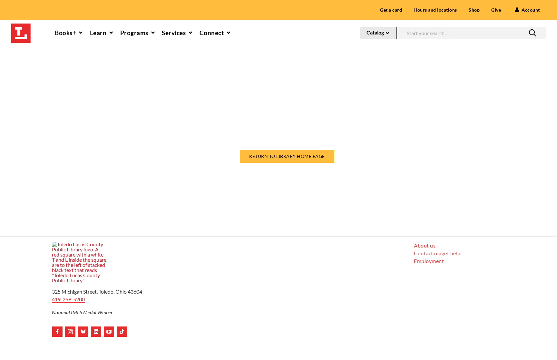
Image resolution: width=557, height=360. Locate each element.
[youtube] (109, 331)
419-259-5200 (68, 299)
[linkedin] (96, 331)
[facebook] (57, 331)
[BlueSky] (83, 331)
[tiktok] (122, 331)
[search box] (471, 32)
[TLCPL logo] (21, 26)
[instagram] (70, 331)
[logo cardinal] (79, 244)
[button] (532, 33)
